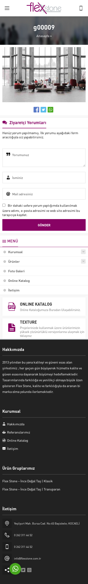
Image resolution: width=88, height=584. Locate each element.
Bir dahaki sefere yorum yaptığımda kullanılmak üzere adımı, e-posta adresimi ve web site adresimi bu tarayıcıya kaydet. (41, 210)
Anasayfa (42, 36)
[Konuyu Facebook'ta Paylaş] (36, 109)
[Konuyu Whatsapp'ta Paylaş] (50, 109)
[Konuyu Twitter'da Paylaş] (43, 109)
